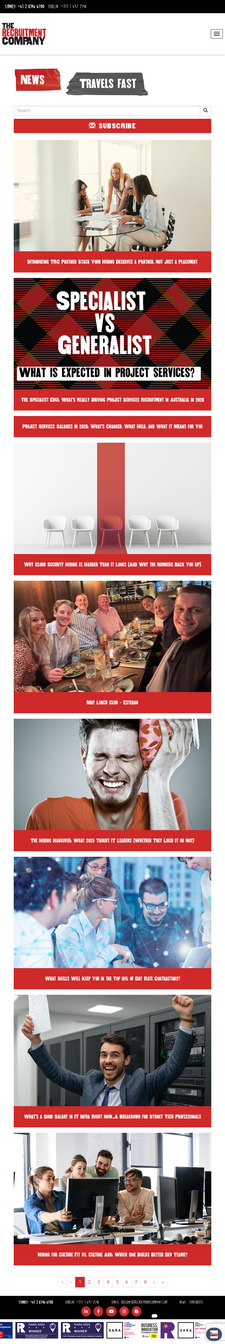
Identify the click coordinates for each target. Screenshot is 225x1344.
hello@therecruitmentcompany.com (144, 1302)
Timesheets (196, 1302)
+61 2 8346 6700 (31, 7)
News (182, 1302)
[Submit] (205, 111)
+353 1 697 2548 (73, 7)
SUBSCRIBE (116, 126)
